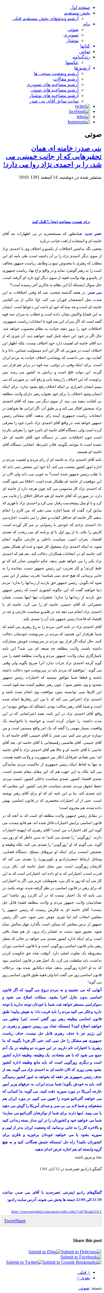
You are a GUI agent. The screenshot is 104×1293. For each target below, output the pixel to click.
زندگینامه (81, 56)
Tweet (9, 1220)
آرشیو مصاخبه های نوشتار (54, 95)
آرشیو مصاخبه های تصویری (53, 84)
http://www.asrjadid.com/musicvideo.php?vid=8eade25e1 (56, 1211)
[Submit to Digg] (44, 1251)
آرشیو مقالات (66, 78)
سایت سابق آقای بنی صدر (54, 100)
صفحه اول (80, 7)
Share (20, 1220)
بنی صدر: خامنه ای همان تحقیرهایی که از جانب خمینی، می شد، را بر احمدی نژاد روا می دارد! (52, 156)
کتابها (85, 45)
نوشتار (72, 40)
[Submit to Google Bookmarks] (72, 1262)
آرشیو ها (82, 67)
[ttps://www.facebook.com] (79, 111)
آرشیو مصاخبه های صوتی (54, 89)
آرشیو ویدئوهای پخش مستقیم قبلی (45, 18)
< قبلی (83, 1272)
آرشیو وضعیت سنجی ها (56, 73)
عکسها (72, 62)
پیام (86, 23)
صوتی (73, 29)
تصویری (71, 34)
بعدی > (83, 1277)
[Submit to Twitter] (24, 1262)
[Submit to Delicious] (81, 1251)
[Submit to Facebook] (81, 1256)
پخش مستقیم (77, 12)
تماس (84, 51)
